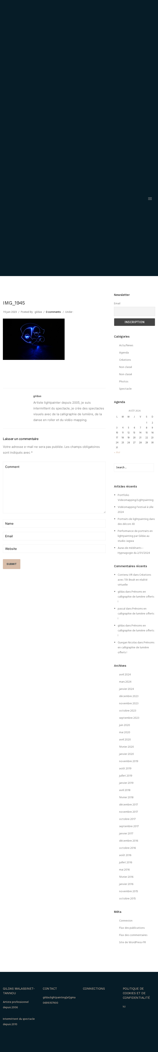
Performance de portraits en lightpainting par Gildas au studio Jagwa (135, 536)
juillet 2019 (125, 775)
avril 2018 (124, 790)
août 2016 (125, 855)
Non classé (125, 367)
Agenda (124, 352)
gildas (121, 591)
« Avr (117, 452)
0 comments (53, 311)
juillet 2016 (125, 862)
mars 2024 (125, 682)
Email (117, 303)
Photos (123, 381)
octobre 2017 (127, 819)
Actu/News (126, 345)
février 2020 (126, 747)
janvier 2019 (126, 783)
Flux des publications (132, 928)
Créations (125, 360)
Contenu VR (125, 575)
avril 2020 (125, 739)
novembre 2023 (128, 703)
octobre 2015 (127, 898)
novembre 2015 (128, 891)
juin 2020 (124, 725)
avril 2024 (125, 674)
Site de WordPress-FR (132, 942)
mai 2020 (124, 732)
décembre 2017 (128, 804)
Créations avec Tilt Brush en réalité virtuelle (134, 580)
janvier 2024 (126, 689)
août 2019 (125, 768)
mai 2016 (124, 869)
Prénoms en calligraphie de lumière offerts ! (136, 596)
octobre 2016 (127, 848)
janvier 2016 (126, 884)
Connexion (125, 920)
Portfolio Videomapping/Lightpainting (135, 498)
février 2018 (126, 797)
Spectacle (125, 389)
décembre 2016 (128, 841)
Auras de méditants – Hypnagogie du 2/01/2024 (134, 550)
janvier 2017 (126, 833)
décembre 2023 (128, 696)
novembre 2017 (128, 812)
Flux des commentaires (133, 935)
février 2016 (126, 877)
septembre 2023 (129, 718)
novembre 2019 (128, 761)
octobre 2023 (127, 710)
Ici (124, 1006)
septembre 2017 (129, 826)
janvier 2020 (126, 754)
